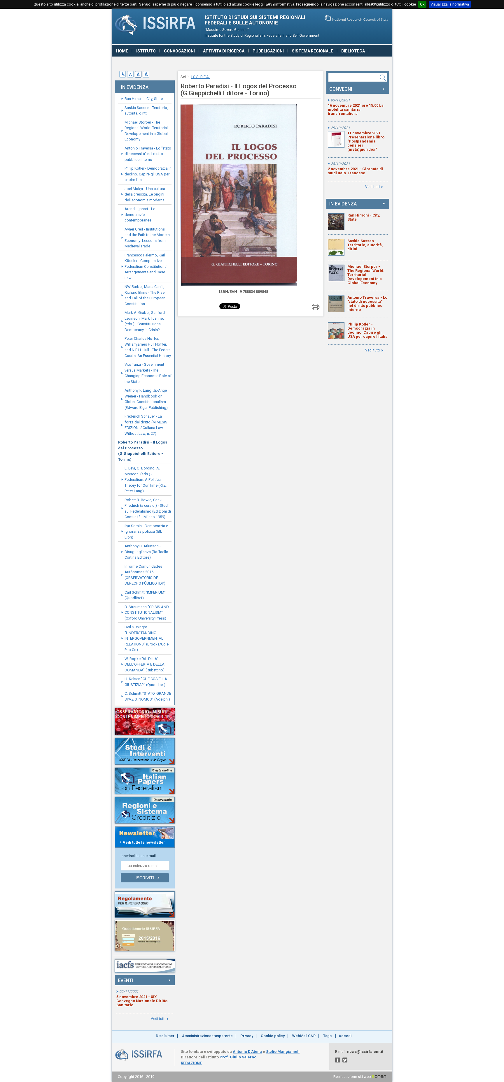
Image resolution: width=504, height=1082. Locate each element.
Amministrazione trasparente (207, 1036)
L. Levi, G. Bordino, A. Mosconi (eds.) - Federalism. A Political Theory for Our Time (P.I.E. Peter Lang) (146, 479)
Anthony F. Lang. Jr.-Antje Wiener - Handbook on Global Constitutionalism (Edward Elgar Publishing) (146, 399)
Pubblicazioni (268, 51)
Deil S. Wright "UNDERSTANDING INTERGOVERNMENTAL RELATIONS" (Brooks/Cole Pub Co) (147, 638)
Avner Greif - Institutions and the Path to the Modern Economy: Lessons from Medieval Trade (147, 238)
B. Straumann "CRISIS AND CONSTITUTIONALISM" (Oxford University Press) (147, 612)
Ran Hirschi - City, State (144, 98)
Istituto (146, 51)
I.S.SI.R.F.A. (200, 77)
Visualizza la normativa (449, 4)
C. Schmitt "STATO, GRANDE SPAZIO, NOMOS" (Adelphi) (148, 696)
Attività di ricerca (223, 51)
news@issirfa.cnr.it (365, 1051)
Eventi (125, 980)
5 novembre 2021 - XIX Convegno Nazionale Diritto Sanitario (141, 1001)
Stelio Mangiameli (283, 1051)
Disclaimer (165, 1036)
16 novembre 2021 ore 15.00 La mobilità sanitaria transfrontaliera (356, 109)
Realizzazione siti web (352, 1076)
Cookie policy (273, 1036)
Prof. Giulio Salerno (238, 1057)
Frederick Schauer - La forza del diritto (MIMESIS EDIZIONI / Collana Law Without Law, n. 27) (146, 425)
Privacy (246, 1036)
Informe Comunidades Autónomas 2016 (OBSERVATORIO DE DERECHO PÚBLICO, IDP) (145, 575)
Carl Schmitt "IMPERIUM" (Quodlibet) (145, 595)
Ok (422, 4)
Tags (327, 1036)
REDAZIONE (191, 1063)
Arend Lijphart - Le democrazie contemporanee (140, 214)
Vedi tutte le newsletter (144, 842)
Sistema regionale (312, 51)
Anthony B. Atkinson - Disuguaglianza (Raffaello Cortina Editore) (146, 552)
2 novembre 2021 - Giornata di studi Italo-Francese (355, 171)
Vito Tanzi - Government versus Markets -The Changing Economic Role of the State (148, 373)
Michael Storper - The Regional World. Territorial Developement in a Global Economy (146, 131)
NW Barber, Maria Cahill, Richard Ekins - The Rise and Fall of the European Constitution (145, 295)
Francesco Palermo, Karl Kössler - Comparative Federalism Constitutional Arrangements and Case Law (146, 266)
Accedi (345, 1036)
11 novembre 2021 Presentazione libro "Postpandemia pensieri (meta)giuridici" (365, 141)
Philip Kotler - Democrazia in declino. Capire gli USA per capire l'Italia (148, 174)
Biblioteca (353, 51)
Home (122, 51)
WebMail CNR (304, 1036)
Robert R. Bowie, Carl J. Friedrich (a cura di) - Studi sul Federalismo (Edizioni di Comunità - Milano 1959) (148, 508)
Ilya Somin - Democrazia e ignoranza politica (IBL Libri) (146, 531)
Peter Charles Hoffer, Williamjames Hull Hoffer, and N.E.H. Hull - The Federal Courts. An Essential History (148, 347)
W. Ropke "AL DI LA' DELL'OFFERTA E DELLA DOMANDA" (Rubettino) (144, 664)
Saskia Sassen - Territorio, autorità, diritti (146, 110)
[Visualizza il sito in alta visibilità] (123, 76)
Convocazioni (179, 51)
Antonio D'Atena (247, 1051)
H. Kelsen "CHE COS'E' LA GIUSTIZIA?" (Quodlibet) (146, 682)
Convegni (340, 89)
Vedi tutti (158, 1019)
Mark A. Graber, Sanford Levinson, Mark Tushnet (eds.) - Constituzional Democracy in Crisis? (145, 321)
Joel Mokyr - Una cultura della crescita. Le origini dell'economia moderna (145, 194)
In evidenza (343, 204)
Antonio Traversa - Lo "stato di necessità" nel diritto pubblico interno (148, 154)
